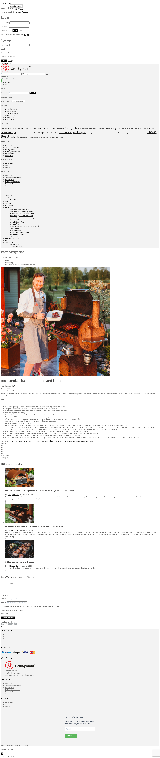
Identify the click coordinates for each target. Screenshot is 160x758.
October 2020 (10, 111)
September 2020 (11, 113)
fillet (107, 128)
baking (15, 128)
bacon (9, 128)
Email (3, 49)
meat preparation (44, 132)
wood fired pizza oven (58, 137)
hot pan (18, 133)
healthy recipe (8, 132)
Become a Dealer (16, 247)
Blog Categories (6, 101)
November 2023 (11, 109)
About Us (8, 145)
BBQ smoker (49, 128)
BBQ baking (49, 441)
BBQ (23, 128)
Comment (4, 595)
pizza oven (109, 133)
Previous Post (6, 257)
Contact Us (9, 156)
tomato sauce (24, 137)
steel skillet (14, 137)
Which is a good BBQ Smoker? (20, 232)
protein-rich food (132, 133)
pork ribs (64, 441)
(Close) (21, 30)
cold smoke (79, 128)
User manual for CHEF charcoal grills (22, 214)
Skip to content (6, 83)
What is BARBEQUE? (17, 230)
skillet (145, 133)
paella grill (79, 132)
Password (5, 26)
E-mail (3, 602)
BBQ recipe (38, 128)
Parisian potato (91, 133)
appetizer (4, 128)
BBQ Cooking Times (17, 234)
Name (3, 599)
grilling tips (143, 128)
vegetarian (49, 137)
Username (5, 22)
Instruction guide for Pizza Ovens (21, 216)
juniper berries (25, 133)
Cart (6, 166)
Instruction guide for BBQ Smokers (22, 212)
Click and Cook (15, 228)
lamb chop (72, 441)
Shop (7, 197)
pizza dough (102, 133)
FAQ (6, 240)
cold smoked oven (88, 128)
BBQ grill (29, 128)
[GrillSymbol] (16, 72)
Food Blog (9, 205)
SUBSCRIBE (71, 736)
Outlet (7, 201)
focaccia (111, 128)
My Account (9, 163)
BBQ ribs (57, 441)
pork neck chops (118, 133)
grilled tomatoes (135, 128)
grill (117, 128)
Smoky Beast (35, 441)
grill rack (150, 128)
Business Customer (12, 238)
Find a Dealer (14, 245)
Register (8, 63)
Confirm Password (8, 57)
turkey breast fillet (33, 137)
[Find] (47, 74)
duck (104, 128)
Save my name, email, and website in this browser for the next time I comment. (31, 606)
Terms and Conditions (13, 147)
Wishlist (8, 168)
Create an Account (21, 12)
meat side (55, 133)
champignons (60, 128)
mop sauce (65, 132)
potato (125, 133)
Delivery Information (12, 152)
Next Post (14, 257)
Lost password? (6, 30)
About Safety (14, 224)
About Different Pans (17, 222)
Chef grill (70, 128)
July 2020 (8, 117)
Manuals (8, 207)
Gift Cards (13, 199)
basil (19, 128)
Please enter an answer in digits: (12, 610)
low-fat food (33, 133)
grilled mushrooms (124, 128)
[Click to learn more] (19, 487)
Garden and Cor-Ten (17, 220)
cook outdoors (98, 128)
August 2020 (9, 115)
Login (26, 35)
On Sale (8, 203)
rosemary (140, 133)
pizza (97, 133)
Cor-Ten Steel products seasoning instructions (26, 218)
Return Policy (9, 154)
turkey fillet (42, 137)
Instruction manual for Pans (19, 210)
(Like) (7, 458)
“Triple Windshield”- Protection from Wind (24, 226)
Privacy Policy (10, 149)
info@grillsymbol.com (12, 673)
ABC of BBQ (14, 236)
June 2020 (8, 119)
